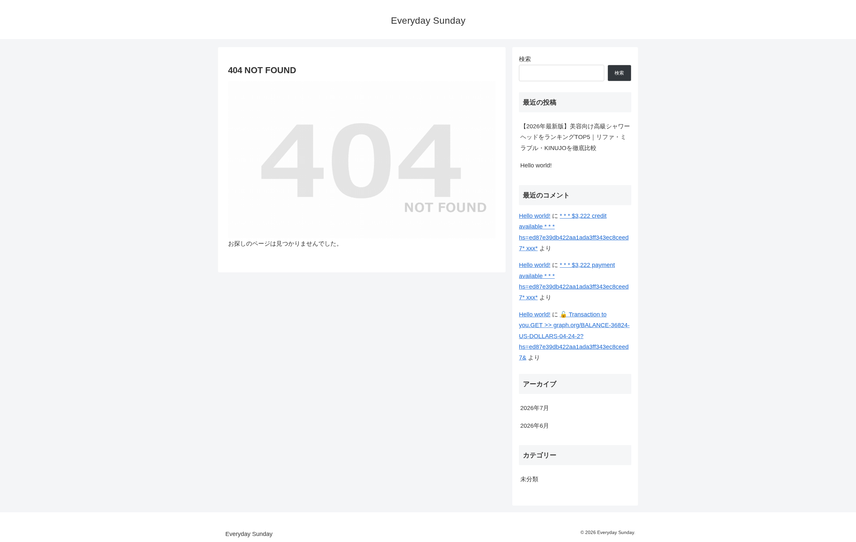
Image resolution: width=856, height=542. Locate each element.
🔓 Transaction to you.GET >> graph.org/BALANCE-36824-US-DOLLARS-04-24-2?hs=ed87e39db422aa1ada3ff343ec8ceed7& (574, 336)
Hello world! (536, 165)
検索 (525, 59)
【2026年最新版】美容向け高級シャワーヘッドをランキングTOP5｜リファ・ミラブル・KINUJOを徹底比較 (575, 137)
